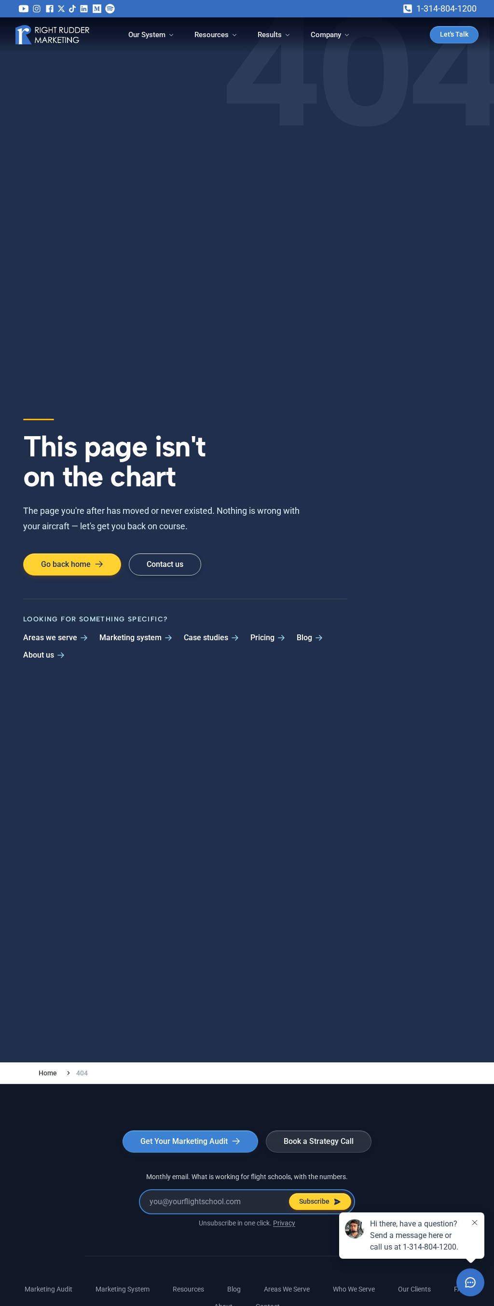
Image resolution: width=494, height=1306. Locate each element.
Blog (304, 637)
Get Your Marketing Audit (184, 1141)
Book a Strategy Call (319, 1141)
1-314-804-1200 (446, 8)
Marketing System (123, 1289)
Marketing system (130, 637)
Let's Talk (454, 34)
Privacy (284, 1223)
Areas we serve (50, 637)
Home (48, 1073)
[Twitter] (61, 9)
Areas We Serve (287, 1289)
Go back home (66, 564)
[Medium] (97, 9)
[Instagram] (36, 9)
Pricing (262, 637)
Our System (146, 34)
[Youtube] (23, 9)
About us (38, 655)
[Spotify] (110, 9)
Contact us (165, 564)
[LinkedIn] (84, 9)
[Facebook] (50, 9)
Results (270, 34)
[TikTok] (72, 9)
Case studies (206, 637)
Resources (211, 34)
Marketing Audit (48, 1289)
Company (326, 34)
